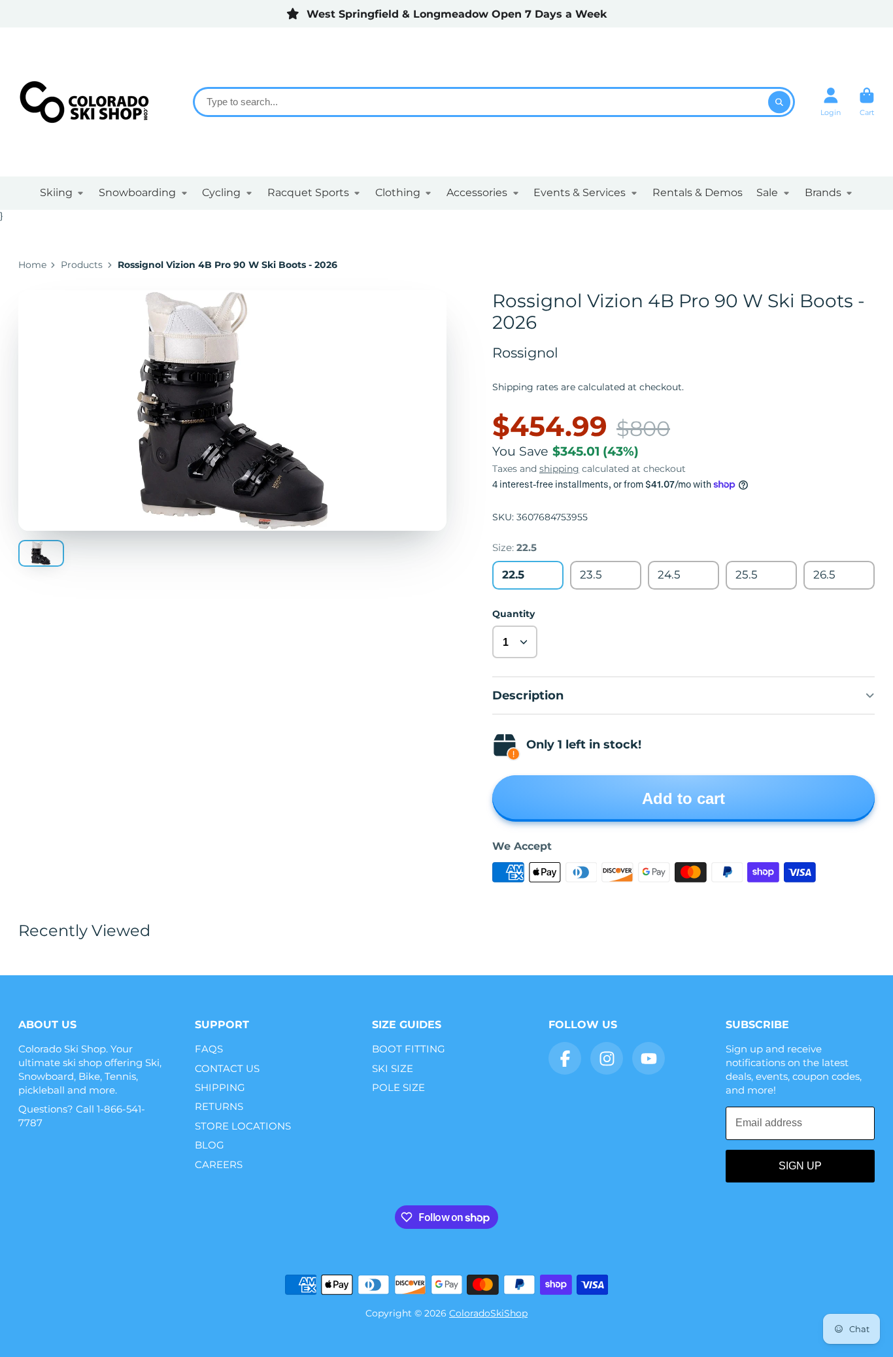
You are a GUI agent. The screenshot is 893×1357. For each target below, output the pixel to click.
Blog (209, 1145)
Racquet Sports (308, 192)
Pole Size (398, 1087)
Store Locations (243, 1126)
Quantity (513, 614)
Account (830, 102)
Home (32, 265)
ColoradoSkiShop (488, 1313)
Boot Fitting (408, 1049)
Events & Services (579, 192)
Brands (823, 192)
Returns (219, 1106)
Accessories (476, 192)
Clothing (397, 192)
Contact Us (227, 1068)
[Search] (779, 102)
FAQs (209, 1049)
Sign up (800, 1165)
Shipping (220, 1087)
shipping (559, 469)
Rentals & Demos (697, 192)
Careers (219, 1164)
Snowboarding (137, 192)
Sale (767, 192)
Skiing (56, 192)
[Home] (83, 101)
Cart (867, 102)
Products (82, 265)
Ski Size (392, 1068)
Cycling (221, 192)
